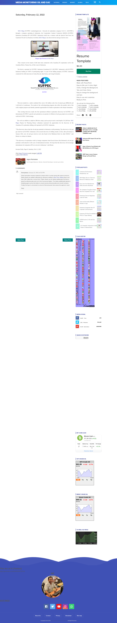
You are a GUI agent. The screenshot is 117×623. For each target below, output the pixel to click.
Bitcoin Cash (88, 436)
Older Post (20, 240)
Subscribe (98, 326)
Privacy (58, 615)
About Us (38, 615)
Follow (99, 322)
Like (100, 318)
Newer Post (67, 240)
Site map (79, 615)
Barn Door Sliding (58, 177)
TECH (87, 2)
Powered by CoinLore (88, 450)
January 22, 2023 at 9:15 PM (37, 172)
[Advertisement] (88, 357)
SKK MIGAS (24, 155)
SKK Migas (21, 31)
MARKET (72, 2)
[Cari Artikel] (99, 2)
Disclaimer (68, 615)
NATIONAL (57, 2)
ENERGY (64, 2)
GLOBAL (80, 2)
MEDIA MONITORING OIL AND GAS (33, 2)
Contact (48, 615)
